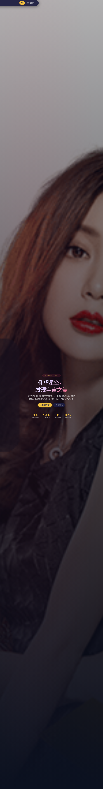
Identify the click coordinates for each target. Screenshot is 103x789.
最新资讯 (60, 405)
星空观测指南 (30, 3)
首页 (22, 3)
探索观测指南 (45, 405)
